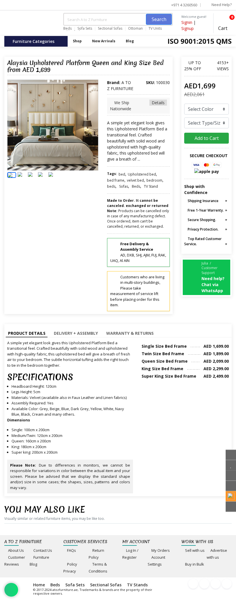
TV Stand (151, 186)
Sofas (123, 186)
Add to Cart (207, 138)
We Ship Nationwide (137, 105)
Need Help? (221, 4)
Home (39, 584)
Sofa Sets (84, 28)
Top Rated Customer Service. (203, 241)
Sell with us (194, 550)
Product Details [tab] (26, 333)
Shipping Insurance (202, 200)
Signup (187, 28)
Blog (130, 41)
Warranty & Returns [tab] (130, 333)
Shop (77, 41)
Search (159, 19)
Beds (67, 28)
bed (122, 174)
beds (111, 186)
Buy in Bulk (194, 564)
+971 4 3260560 (183, 4)
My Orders (160, 550)
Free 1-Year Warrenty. (205, 210)
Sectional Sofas (110, 28)
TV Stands (137, 584)
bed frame (115, 180)
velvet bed (135, 180)
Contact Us (42, 550)
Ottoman (135, 28)
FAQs (71, 550)
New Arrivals (103, 41)
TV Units (155, 28)
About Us (15, 550)
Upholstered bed (142, 174)
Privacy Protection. (202, 229)
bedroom (154, 180)
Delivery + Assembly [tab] (76, 333)
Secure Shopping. (201, 219)
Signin (186, 22)
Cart (225, 24)
